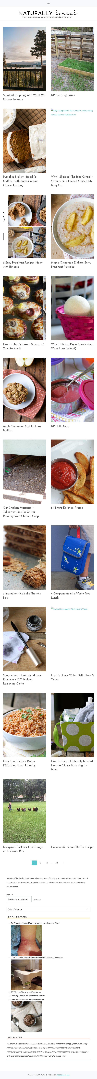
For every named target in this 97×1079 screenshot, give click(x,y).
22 (56, 863)
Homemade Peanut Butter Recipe (72, 847)
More (64, 1056)
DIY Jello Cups (60, 426)
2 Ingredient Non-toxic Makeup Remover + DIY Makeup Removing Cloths (23, 679)
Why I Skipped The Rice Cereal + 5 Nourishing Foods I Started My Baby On (72, 181)
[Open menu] (48, 3)
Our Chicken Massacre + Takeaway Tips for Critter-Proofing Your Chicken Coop (21, 512)
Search (10, 894)
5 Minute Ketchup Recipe (67, 507)
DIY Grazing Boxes (63, 95)
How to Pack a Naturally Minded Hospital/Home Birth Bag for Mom (72, 765)
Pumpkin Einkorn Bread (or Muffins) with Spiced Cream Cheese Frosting (20, 181)
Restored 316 (63, 1075)
